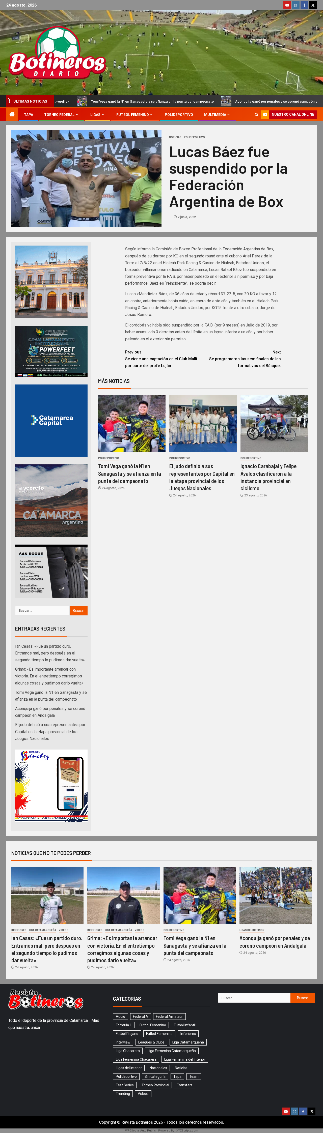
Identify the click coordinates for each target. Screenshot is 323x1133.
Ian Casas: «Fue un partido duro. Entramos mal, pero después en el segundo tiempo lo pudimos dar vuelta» (50, 653)
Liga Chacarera (128, 1051)
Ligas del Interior (251, 930)
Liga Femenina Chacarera (136, 1059)
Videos (63, 930)
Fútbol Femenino (132, 115)
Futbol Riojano (127, 1034)
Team (194, 1077)
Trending (123, 1094)
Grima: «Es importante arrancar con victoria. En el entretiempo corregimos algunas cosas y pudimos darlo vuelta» (49, 676)
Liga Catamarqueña (42, 930)
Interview (123, 1042)
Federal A (140, 1017)
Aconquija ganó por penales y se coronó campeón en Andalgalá (209, 101)
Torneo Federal (59, 115)
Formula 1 (124, 1025)
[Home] (12, 114)
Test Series (125, 1085)
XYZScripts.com (187, 1130)
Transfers (185, 1085)
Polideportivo (179, 115)
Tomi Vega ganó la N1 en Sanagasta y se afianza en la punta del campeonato (129, 473)
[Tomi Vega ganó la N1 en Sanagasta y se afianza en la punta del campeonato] (132, 423)
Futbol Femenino (153, 1025)
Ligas (95, 115)
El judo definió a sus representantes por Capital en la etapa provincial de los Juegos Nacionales (50, 731)
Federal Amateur (169, 1017)
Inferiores (18, 930)
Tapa (28, 115)
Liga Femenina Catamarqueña (172, 1051)
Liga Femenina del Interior (184, 1059)
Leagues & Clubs (151, 1042)
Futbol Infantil (185, 1025)
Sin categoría (155, 1077)
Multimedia (215, 115)
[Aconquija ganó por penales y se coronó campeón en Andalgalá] (275, 895)
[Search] (256, 115)
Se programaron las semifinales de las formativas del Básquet (245, 359)
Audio (120, 1017)
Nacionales (158, 1068)
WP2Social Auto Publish (141, 1130)
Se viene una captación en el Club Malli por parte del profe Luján (161, 359)
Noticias (175, 137)
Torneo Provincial (155, 1085)
